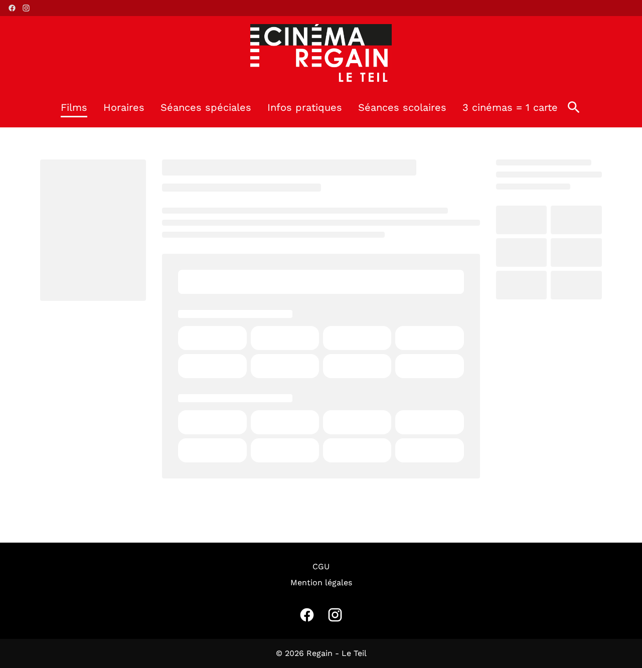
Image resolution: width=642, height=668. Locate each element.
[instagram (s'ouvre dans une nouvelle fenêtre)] (26, 8)
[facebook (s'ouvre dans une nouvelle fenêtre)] (12, 8)
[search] (574, 107)
